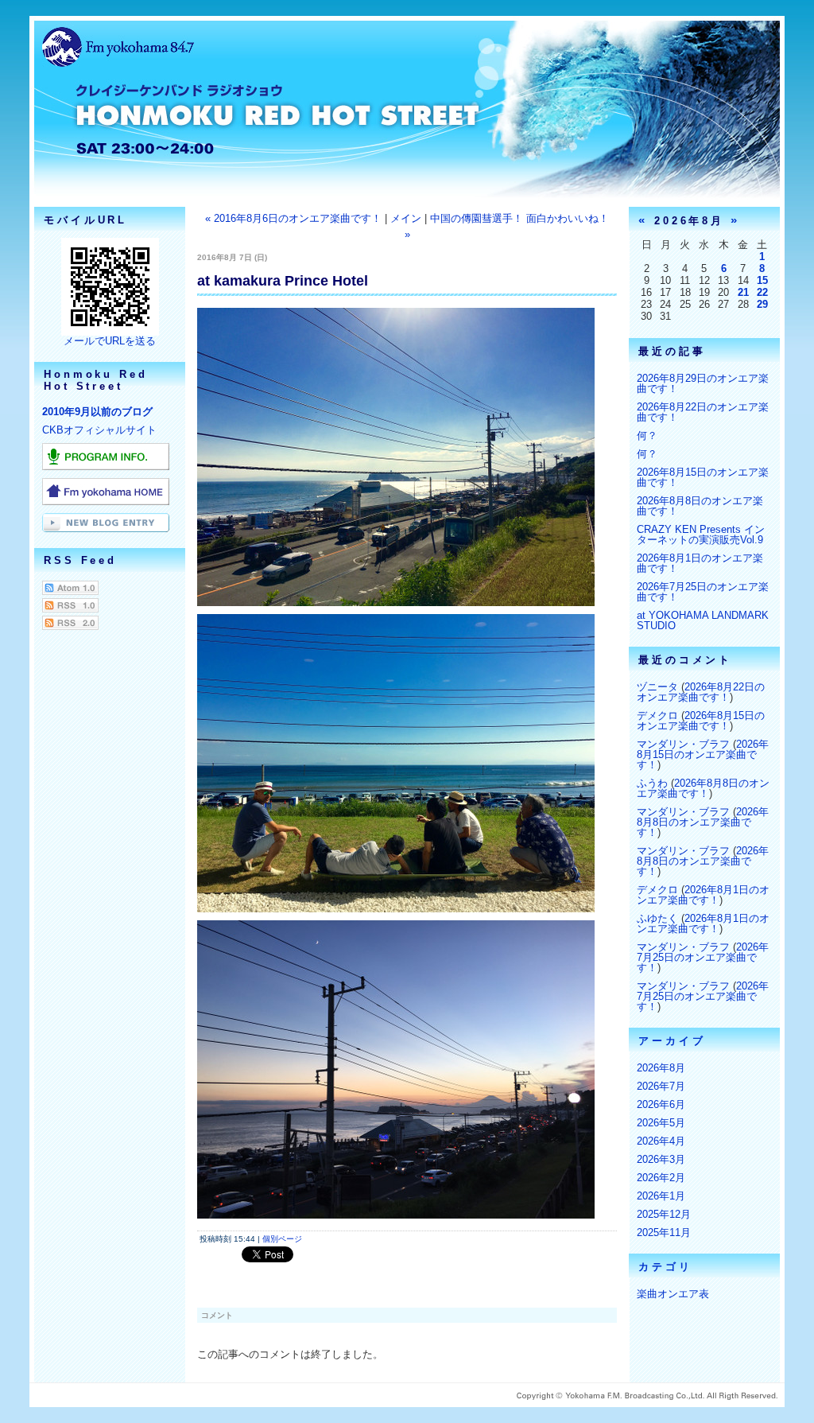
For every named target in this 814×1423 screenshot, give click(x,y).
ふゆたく (657, 918)
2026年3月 (661, 1159)
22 (762, 292)
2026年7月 (661, 1086)
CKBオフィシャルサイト (99, 430)
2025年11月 (664, 1232)
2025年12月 (664, 1214)
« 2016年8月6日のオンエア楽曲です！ (293, 218)
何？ (647, 435)
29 (762, 304)
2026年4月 (661, 1141)
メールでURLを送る (110, 341)
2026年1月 (661, 1196)
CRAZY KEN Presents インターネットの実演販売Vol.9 (701, 534)
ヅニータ (657, 687)
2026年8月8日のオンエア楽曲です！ (700, 506)
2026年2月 (661, 1178)
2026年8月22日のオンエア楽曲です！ (703, 412)
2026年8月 (661, 1068)
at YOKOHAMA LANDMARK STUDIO (703, 620)
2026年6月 (661, 1104)
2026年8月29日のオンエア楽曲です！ (703, 383)
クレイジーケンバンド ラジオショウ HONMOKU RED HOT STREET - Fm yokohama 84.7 (407, 123)
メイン (405, 218)
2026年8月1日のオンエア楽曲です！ (700, 563)
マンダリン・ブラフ (683, 744)
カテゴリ (665, 1267)
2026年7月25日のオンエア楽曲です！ (703, 592)
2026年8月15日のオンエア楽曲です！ (703, 477)
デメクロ (657, 715)
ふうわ (652, 783)
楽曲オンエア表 (673, 1294)
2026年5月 (661, 1123)
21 (743, 292)
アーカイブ (672, 1041)
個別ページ (282, 1238)
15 (762, 280)
